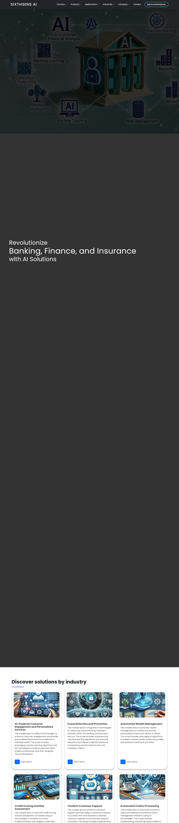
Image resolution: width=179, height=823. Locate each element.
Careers (137, 4)
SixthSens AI (24, 4)
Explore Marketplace (156, 4)
